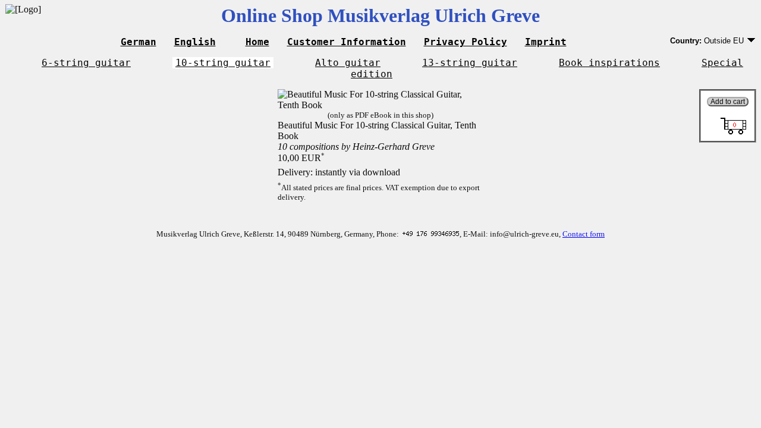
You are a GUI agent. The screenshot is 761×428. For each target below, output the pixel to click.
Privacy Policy (465, 42)
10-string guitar (223, 62)
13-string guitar (469, 62)
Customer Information (346, 42)
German (138, 42)
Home (257, 42)
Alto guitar (347, 62)
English (195, 42)
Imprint (546, 42)
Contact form (583, 233)
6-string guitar (86, 62)
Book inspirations (609, 62)
